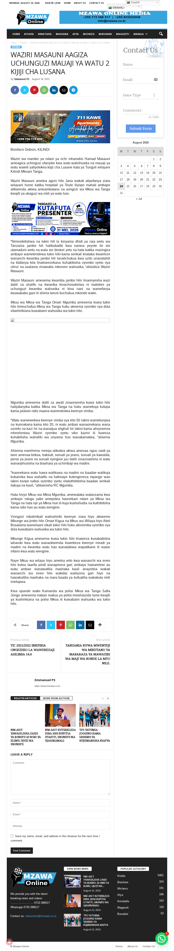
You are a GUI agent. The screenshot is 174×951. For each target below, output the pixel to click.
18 (127, 179)
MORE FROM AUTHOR (56, 698)
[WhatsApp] (44, 90)
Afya (120, 894)
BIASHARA (62, 34)
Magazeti (123, 907)
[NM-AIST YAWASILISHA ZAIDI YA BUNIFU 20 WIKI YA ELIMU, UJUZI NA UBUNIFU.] (26, 715)
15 (153, 172)
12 (134, 172)
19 (134, 179)
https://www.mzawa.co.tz (47, 686)
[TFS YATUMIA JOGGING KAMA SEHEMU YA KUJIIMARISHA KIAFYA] (94, 715)
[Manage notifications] (9, 941)
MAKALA (138, 34)
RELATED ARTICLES (25, 698)
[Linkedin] (54, 90)
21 (147, 179)
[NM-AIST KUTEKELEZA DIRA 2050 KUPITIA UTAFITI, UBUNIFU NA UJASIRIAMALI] (60, 715)
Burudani (122, 913)
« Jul (139, 198)
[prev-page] (103, 698)
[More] (99, 625)
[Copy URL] (83, 90)
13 (141, 172)
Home (67, 2)
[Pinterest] (34, 90)
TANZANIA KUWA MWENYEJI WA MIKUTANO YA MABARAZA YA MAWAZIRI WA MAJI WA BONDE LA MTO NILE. (87, 654)
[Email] (63, 90)
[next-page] (108, 698)
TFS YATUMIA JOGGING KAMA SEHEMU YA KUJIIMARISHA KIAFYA (95, 920)
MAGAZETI (122, 34)
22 (153, 179)
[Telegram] (73, 90)
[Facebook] (15, 90)
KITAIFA (29, 34)
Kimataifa (123, 901)
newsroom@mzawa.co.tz (40, 916)
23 (160, 179)
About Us (80, 2)
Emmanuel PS (21, 79)
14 (147, 172)
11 (127, 172)
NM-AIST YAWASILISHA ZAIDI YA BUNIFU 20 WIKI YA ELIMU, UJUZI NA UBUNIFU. (26, 737)
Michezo (122, 888)
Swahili (118, 8)
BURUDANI (105, 34)
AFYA (76, 34)
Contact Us (96, 2)
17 (121, 179)
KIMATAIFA (45, 34)
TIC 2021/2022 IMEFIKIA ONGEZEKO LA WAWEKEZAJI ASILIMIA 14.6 (33, 650)
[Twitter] (24, 90)
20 (141, 179)
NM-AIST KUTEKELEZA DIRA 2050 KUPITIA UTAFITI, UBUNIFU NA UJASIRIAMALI (96, 900)
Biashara (122, 882)
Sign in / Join (52, 2)
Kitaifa (23, 42)
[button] (161, 34)
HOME (16, 34)
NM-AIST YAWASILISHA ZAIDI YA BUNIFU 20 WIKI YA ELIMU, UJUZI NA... (96, 881)
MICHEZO (88, 34)
